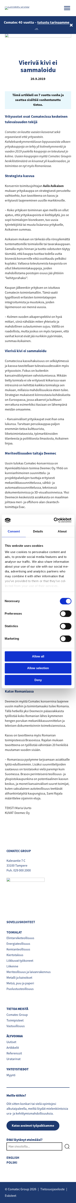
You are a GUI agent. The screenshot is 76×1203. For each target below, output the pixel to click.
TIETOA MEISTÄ (17, 1009)
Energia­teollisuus (18, 944)
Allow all (38, 656)
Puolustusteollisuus (20, 989)
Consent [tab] (14, 531)
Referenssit (14, 1053)
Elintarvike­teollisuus (20, 938)
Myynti (10, 1075)
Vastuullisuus (15, 1026)
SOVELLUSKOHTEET (20, 922)
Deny (38, 680)
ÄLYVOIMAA (14, 1036)
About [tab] (62, 531)
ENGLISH (12, 1158)
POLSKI (11, 1162)
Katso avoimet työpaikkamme (33, 1125)
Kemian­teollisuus (18, 949)
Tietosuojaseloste (52, 1189)
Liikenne (12, 966)
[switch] (65, 613)
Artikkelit (12, 1048)
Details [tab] (38, 531)
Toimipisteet (15, 1020)
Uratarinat (13, 1059)
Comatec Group (17, 1015)
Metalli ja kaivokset (19, 978)
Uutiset (11, 1042)
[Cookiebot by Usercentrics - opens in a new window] (54, 520)
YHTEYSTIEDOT (17, 1069)
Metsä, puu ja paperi (20, 983)
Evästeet (10, 1196)
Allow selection (38, 668)
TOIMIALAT (14, 932)
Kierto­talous (14, 955)
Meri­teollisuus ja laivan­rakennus (28, 972)
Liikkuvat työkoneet (19, 961)
